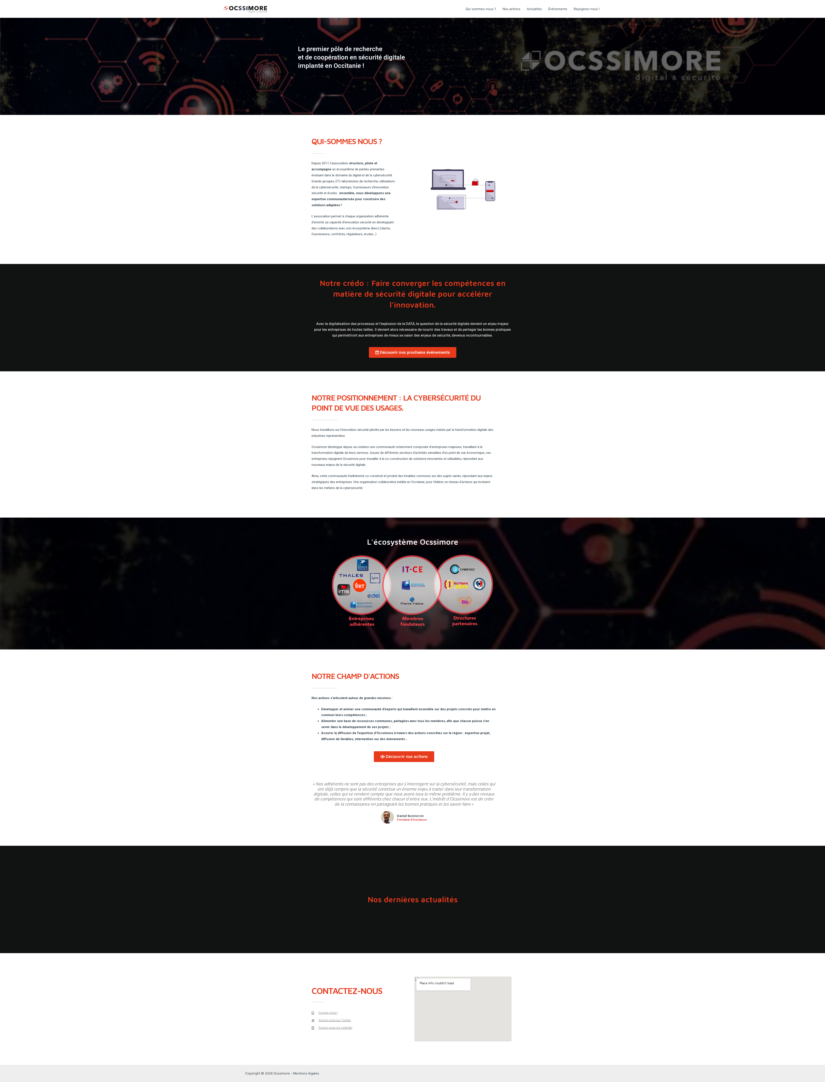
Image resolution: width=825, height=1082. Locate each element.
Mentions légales (306, 1073)
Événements (557, 9)
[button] (412, 352)
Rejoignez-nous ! (587, 9)
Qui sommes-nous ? (481, 9)
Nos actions (511, 9)
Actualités (534, 9)
